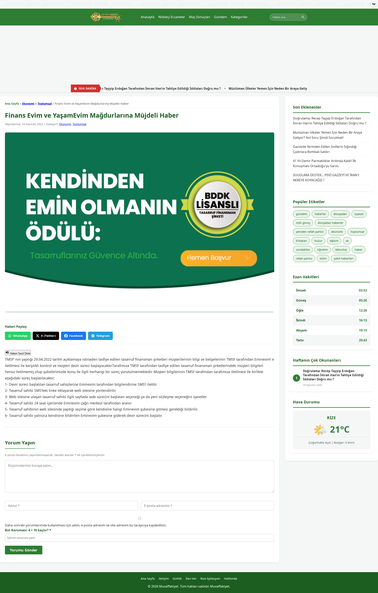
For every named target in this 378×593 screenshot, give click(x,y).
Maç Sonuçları (199, 17)
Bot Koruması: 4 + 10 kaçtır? (28, 530)
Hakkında (230, 578)
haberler (320, 214)
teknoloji (341, 249)
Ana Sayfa (12, 103)
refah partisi (304, 258)
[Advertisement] (189, 55)
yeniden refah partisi (310, 232)
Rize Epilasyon (210, 578)
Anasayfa (147, 17)
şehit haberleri (343, 258)
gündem (301, 214)
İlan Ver (191, 578)
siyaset (358, 214)
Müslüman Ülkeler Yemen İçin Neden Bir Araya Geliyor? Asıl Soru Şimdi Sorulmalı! (259, 88)
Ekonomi (28, 103)
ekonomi (337, 232)
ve (347, 241)
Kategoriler (239, 17)
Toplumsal (45, 103)
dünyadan (340, 214)
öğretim (322, 249)
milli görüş (303, 223)
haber (358, 249)
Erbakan (301, 241)
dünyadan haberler (330, 223)
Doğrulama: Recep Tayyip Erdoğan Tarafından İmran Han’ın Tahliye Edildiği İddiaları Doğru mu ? (117, 88)
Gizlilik (177, 578)
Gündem (220, 17)
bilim (323, 258)
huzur (318, 241)
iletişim (164, 578)
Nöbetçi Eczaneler (171, 17)
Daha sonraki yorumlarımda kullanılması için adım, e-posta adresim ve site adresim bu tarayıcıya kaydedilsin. (86, 525)
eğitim (334, 241)
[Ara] (303, 17)
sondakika (303, 249)
